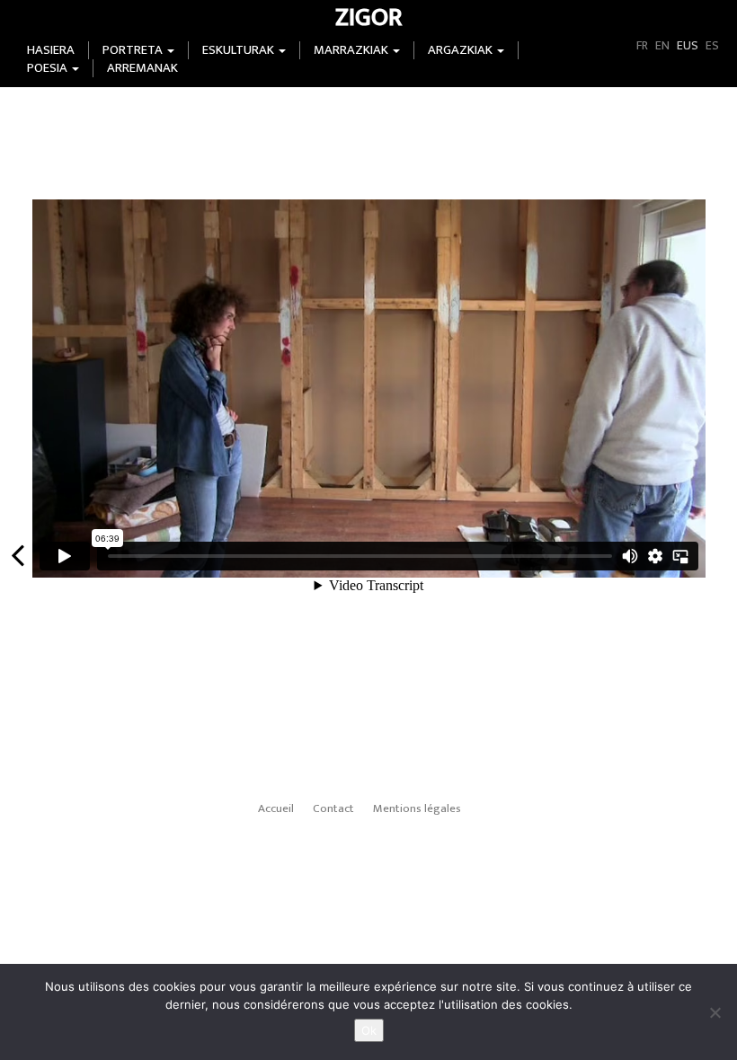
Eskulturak (239, 50)
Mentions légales (417, 808)
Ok (369, 1030)
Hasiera (51, 50)
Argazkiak (461, 50)
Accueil (276, 808)
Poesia (48, 68)
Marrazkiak (352, 50)
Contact (333, 808)
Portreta (133, 50)
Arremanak (142, 68)
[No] (715, 1012)
